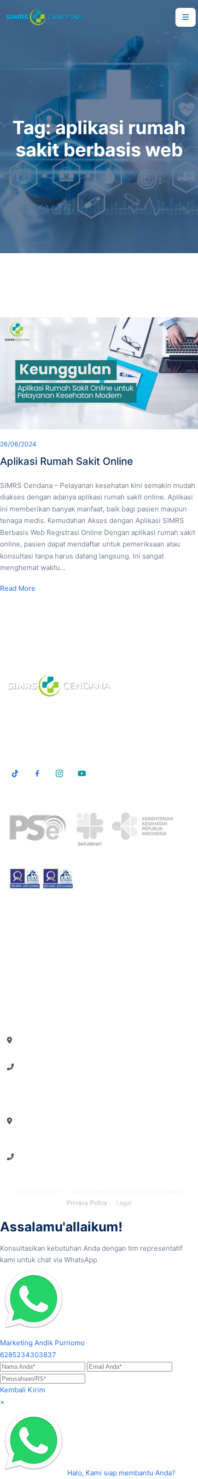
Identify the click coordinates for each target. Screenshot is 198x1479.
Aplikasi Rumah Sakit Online (66, 461)
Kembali (13, 1389)
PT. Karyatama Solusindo (98, 1192)
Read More (17, 588)
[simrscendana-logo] (44, 17)
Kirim (36, 1389)
